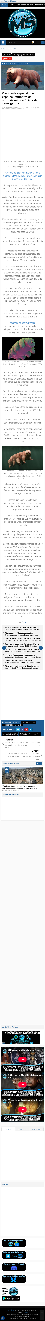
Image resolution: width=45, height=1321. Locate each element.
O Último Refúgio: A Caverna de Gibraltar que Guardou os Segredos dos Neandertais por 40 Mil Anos (22, 629)
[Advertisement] (22, 135)
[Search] (43, 42)
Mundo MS (11, 1310)
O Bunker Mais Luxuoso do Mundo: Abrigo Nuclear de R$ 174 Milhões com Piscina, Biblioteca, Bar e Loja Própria (22, 668)
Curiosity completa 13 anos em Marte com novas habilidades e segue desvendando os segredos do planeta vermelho (22, 651)
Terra (24, 622)
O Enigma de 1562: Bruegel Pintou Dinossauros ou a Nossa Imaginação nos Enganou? (21, 635)
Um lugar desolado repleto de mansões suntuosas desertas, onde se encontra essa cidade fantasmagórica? (19, 788)
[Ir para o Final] (42, 1318)
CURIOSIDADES (8, 725)
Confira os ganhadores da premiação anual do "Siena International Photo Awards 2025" (23, 639)
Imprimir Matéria (11, 734)
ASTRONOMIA (26, 722)
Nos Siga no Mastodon (9, 1)
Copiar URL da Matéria (30, 734)
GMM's (26, 1312)
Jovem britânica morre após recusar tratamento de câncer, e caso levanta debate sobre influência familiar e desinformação (23, 657)
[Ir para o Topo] (42, 1312)
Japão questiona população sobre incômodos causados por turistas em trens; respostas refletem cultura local (23, 662)
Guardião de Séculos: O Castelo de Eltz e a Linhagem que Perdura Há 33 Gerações (22, 645)
